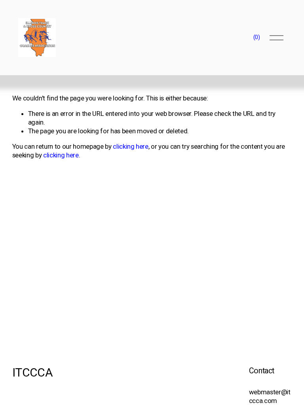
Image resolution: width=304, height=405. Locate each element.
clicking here (130, 146)
